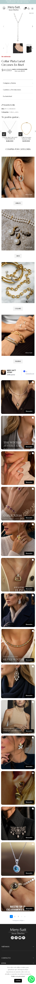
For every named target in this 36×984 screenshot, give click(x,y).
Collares (11, 112)
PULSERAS (18, 361)
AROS (18, 256)
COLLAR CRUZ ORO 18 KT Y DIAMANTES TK (9, 138)
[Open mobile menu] (31, 9)
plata (16, 112)
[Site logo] (14, 8)
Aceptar (18, 980)
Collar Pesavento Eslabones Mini (26, 138)
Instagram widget (19, 920)
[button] (4, 134)
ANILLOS (18, 203)
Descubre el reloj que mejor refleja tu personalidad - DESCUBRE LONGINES (18, 1)
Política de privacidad (18, 976)
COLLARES (18, 308)
